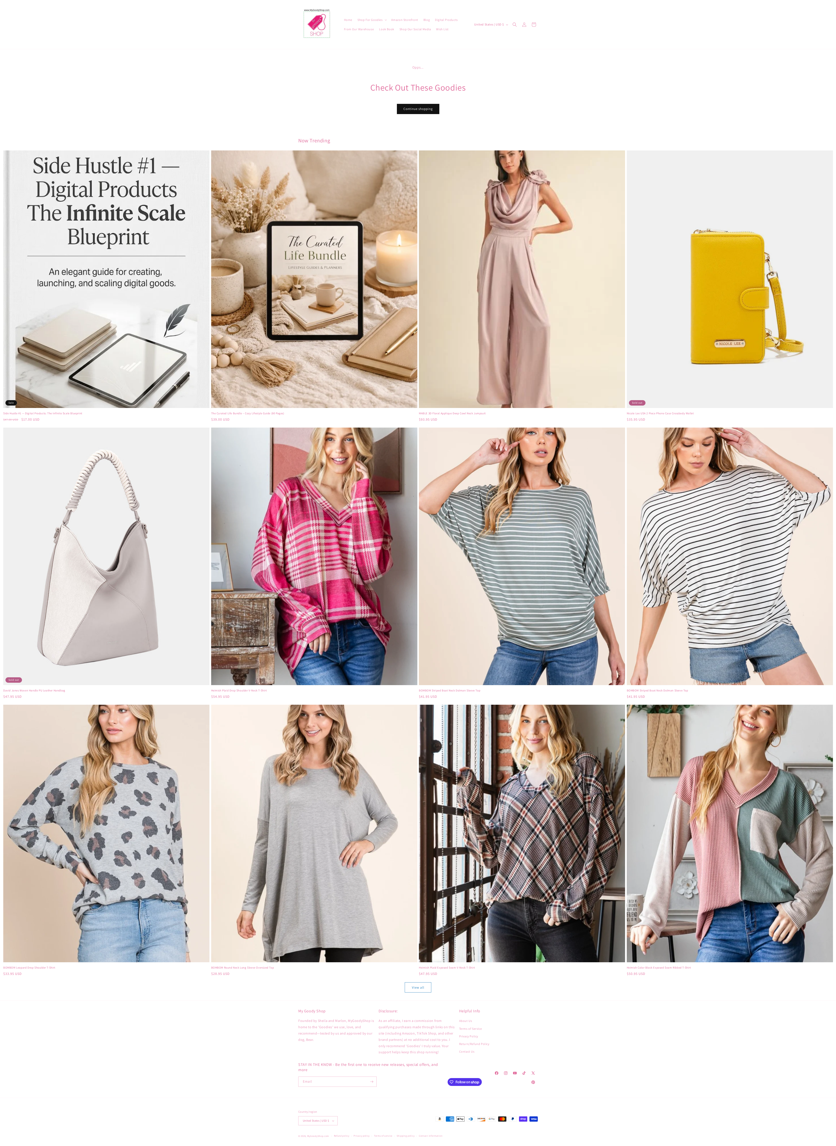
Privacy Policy (468, 1036)
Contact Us (467, 1051)
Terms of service (383, 1135)
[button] (372, 19)
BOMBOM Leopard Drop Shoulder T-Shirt (29, 967)
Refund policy (341, 1135)
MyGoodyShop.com (318, 1136)
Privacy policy (362, 1135)
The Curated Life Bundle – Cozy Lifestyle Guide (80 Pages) (247, 413)
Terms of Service (470, 1029)
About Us (465, 1021)
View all (418, 987)
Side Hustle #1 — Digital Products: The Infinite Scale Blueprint (42, 413)
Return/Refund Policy (474, 1044)
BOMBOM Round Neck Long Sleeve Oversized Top (242, 967)
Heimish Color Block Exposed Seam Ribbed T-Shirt (659, 967)
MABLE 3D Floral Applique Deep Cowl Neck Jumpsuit (452, 413)
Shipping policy (406, 1135)
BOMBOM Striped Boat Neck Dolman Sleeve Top (449, 690)
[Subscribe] (371, 1082)
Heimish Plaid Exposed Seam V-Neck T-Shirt (447, 967)
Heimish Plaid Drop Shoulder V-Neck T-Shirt (239, 690)
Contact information (430, 1135)
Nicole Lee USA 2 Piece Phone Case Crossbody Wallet (660, 413)
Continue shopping (418, 109)
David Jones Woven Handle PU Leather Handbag (34, 690)
